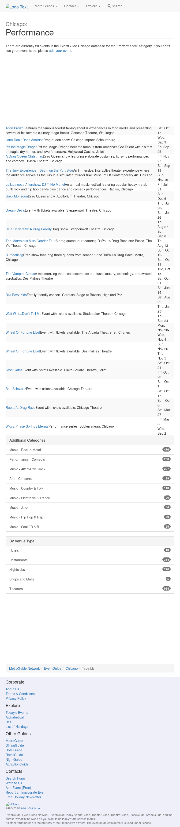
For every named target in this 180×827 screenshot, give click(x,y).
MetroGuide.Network (24, 668)
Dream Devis (15, 210)
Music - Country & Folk (89, 488)
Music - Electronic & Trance (89, 497)
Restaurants (89, 559)
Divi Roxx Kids (16, 294)
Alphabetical (15, 717)
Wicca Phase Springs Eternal (27, 426)
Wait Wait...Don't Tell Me (23, 313)
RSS (9, 721)
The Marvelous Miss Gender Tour (31, 240)
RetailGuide (14, 754)
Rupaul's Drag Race (20, 407)
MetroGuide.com (31, 808)
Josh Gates (14, 369)
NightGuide (14, 759)
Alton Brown (14, 128)
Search (116, 6)
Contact (70, 6)
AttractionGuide (17, 764)
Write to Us (14, 783)
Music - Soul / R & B (89, 526)
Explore (92, 6)
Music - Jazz (89, 507)
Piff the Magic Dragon (22, 146)
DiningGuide (15, 745)
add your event (60, 50)
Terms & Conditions (20, 693)
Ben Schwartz (16, 388)
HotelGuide (14, 750)
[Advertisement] (90, 90)
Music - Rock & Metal (89, 449)
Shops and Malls (89, 579)
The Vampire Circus (20, 273)
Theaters (89, 588)
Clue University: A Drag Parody (29, 229)
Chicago (72, 668)
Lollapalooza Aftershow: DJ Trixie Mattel (35, 184)
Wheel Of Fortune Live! (23, 332)
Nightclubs (89, 569)
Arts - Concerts (89, 478)
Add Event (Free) (18, 787)
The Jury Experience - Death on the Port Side (39, 170)
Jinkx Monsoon (17, 196)
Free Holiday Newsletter (23, 797)
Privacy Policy (16, 698)
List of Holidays (17, 726)
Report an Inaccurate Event (26, 792)
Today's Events (17, 712)
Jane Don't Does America (24, 139)
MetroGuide (14, 740)
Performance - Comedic (89, 459)
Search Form (15, 778)
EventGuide (52, 668)
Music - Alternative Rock (89, 469)
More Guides (45, 6)
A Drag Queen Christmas (24, 156)
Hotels (89, 550)
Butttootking (14, 254)
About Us (12, 689)
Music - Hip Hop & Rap (89, 517)
